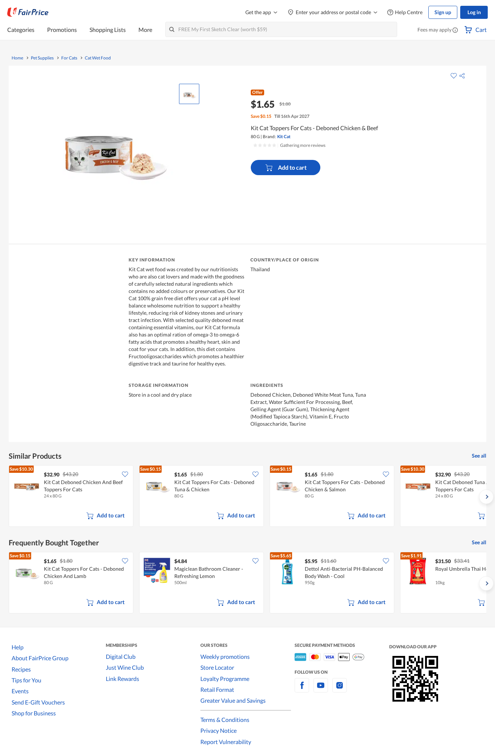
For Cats (69, 58)
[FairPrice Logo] (28, 12)
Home (17, 58)
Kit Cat (284, 136)
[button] (455, 30)
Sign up (442, 12)
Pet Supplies (42, 58)
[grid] (247, 496)
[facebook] (302, 689)
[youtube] (320, 689)
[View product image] (189, 94)
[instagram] (339, 689)
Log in (474, 12)
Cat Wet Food (98, 58)
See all (479, 456)
